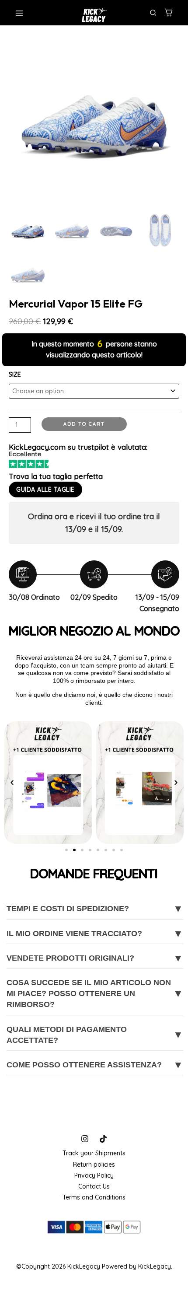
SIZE (15, 374)
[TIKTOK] (103, 1139)
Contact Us (94, 1186)
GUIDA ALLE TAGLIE (45, 489)
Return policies (94, 1164)
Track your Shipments (94, 1153)
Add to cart (84, 424)
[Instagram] (85, 1139)
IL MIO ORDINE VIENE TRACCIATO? (95, 933)
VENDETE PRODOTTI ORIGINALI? (95, 958)
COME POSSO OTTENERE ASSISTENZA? (95, 1064)
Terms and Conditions (94, 1197)
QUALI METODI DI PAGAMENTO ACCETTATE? (95, 1035)
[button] (153, 13)
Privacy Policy (94, 1175)
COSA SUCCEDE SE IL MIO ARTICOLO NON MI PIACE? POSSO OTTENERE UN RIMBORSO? (95, 993)
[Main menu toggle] (19, 13)
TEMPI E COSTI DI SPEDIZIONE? (95, 908)
